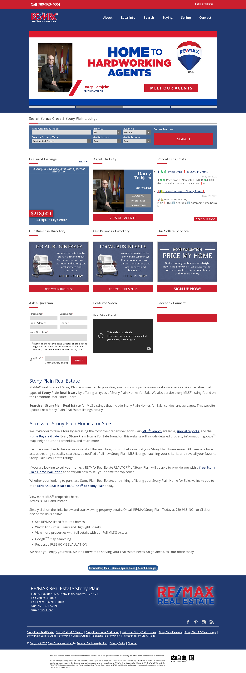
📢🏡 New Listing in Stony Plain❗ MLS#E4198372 (181, 191)
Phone (64, 323)
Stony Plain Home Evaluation (102, 632)
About (108, 17)
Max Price (128, 128)
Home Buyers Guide (44, 436)
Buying (167, 17)
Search (149, 17)
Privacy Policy (117, 643)
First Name (36, 313)
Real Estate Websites (60, 643)
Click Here (46, 610)
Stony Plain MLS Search (69, 632)
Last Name (66, 313)
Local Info (128, 17)
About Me (138, 195)
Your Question (38, 332)
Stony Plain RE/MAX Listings (200, 632)
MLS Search (152, 431)
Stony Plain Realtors (170, 632)
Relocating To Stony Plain (105, 635)
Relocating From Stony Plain (139, 635)
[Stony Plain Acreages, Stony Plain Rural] (147, 569)
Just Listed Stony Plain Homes (139, 632)
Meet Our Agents (171, 88)
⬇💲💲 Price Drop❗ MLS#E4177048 (182, 172)
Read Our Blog (205, 219)
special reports (188, 431)
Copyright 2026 (38, 643)
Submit (79, 360)
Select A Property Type (45, 137)
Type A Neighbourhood (45, 128)
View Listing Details (58, 180)
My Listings (138, 200)
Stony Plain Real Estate (40, 632)
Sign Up (209, 4)
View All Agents (123, 218)
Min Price (98, 128)
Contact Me (138, 205)
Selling (186, 17)
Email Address (38, 323)
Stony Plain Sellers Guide (73, 635)
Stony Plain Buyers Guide (42, 635)
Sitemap (132, 643)
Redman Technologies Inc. (92, 643)
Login (198, 4)
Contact (205, 17)
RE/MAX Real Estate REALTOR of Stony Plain (71, 486)
